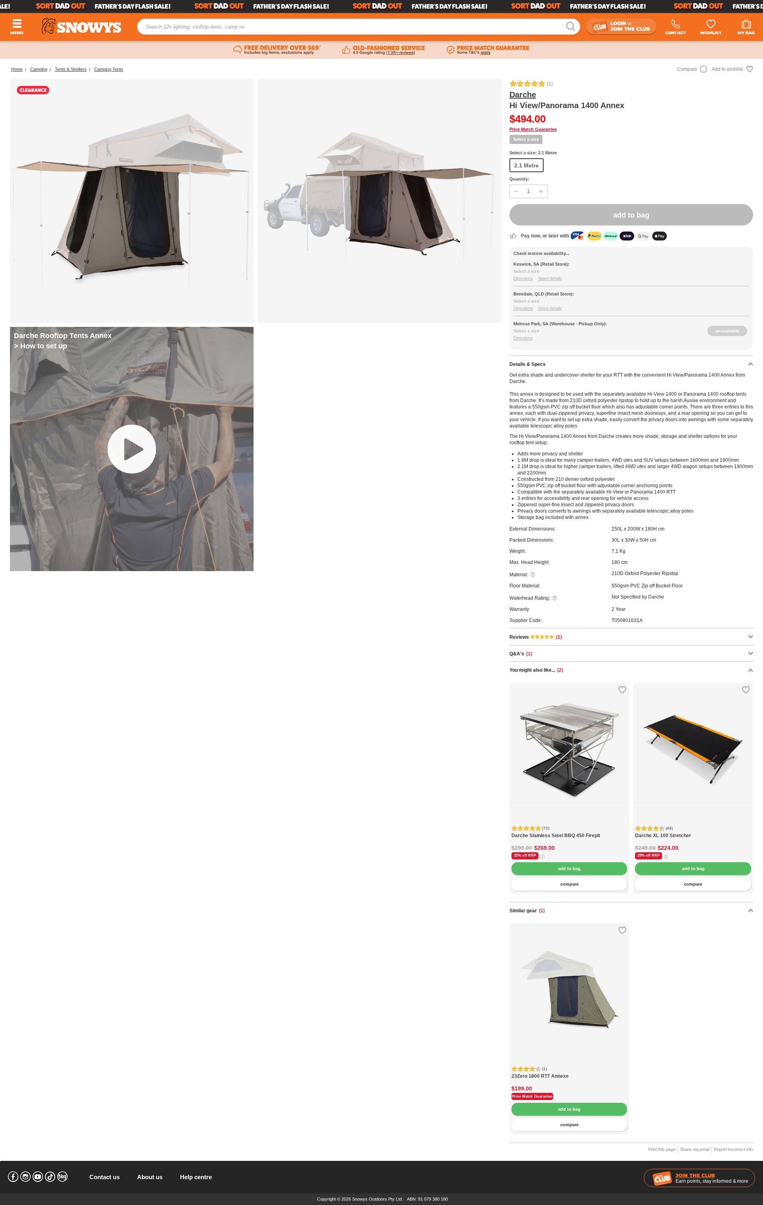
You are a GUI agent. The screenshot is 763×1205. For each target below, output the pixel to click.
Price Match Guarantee (533, 129)
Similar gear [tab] (527, 910)
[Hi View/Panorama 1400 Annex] (132, 201)
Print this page (662, 1149)
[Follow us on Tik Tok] (50, 1177)
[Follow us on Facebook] (13, 1177)
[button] (521, 756)
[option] (569, 743)
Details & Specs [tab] (527, 364)
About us (150, 1177)
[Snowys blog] (62, 1177)
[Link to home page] (81, 26)
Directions (523, 278)
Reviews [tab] (535, 637)
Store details (550, 278)
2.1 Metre (526, 165)
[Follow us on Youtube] (38, 1177)
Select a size (526, 139)
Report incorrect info (733, 1149)
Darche (522, 94)
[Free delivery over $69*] (276, 50)
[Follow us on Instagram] (25, 1177)
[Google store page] (383, 50)
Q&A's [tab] (520, 654)
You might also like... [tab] (536, 670)
